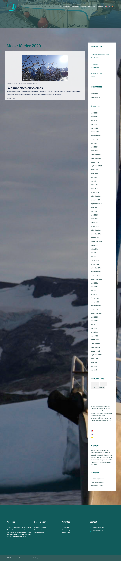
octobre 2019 (95, 351)
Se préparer (65, 527)
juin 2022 (94, 253)
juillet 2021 (94, 287)
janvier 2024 (95, 192)
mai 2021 (94, 290)
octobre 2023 (95, 200)
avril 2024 (94, 185)
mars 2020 (94, 336)
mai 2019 (94, 370)
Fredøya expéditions (40, 527)
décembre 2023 (96, 196)
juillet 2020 (94, 321)
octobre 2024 (95, 162)
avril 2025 (94, 147)
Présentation (66, 6)
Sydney (35, 558)
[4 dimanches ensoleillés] (45, 67)
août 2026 (94, 113)
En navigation (32, 83)
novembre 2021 (96, 271)
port (94, 387)
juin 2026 (94, 120)
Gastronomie (66, 532)
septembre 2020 (96, 313)
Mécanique (94, 64)
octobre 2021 (95, 275)
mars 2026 (94, 128)
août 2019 (94, 358)
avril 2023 (94, 215)
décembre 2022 (96, 230)
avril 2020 (94, 332)
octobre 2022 (95, 237)
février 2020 (95, 339)
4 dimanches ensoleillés (25, 88)
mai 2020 (94, 328)
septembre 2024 (96, 166)
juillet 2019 (94, 362)
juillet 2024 (94, 173)
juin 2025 (94, 143)
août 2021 (94, 283)
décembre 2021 (96, 268)
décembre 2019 (96, 343)
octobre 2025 (95, 139)
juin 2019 (94, 366)
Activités (83, 6)
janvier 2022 (95, 264)
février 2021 (95, 298)
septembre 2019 (96, 355)
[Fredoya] (11, 6)
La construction (39, 530)
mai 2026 (94, 124)
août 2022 (94, 245)
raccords (101, 387)
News (94, 6)
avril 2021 (94, 294)
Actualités (22, 83)
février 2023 (95, 222)
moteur (104, 384)
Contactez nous (39, 532)
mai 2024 (94, 181)
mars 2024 (94, 188)
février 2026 (95, 132)
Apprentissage (66, 530)
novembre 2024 (96, 158)
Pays (89, 6)
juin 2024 (94, 177)
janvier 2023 (95, 226)
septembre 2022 (96, 241)
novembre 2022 (96, 234)
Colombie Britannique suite (100, 54)
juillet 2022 (94, 249)
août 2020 (94, 317)
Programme (75, 6)
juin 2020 (94, 324)
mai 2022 (94, 256)
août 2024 (94, 169)
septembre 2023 (96, 203)
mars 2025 (94, 151)
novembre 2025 (96, 135)
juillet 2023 (94, 207)
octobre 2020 (95, 309)
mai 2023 (94, 211)
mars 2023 (94, 219)
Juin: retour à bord (97, 73)
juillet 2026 (94, 117)
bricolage (95, 384)
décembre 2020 (96, 305)
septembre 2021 (96, 279)
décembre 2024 (96, 154)
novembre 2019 (96, 347)
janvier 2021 (95, 302)
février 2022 (95, 260)
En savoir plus (11, 98)
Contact (100, 6)
